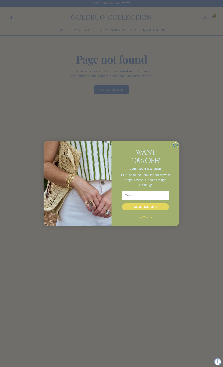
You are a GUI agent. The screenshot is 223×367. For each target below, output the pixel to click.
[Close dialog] (176, 145)
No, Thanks (145, 217)
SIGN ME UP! (145, 207)
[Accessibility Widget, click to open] (217, 361)
